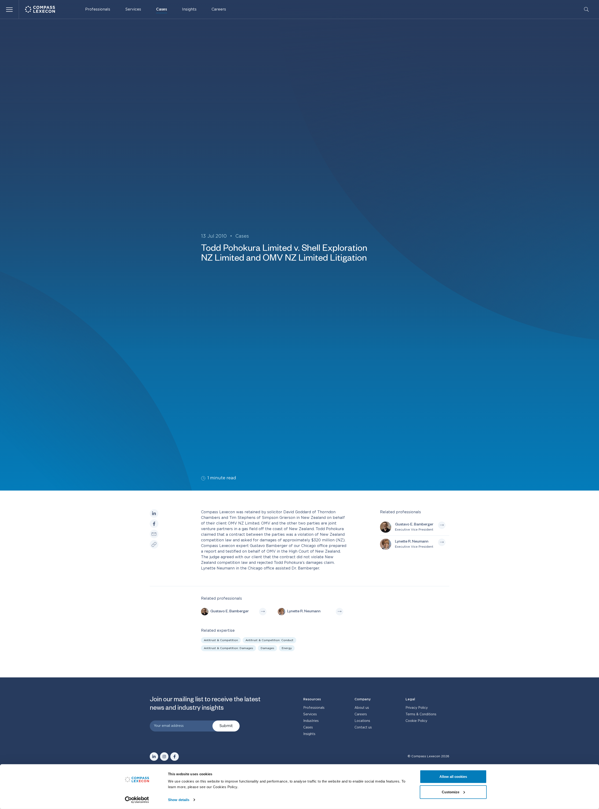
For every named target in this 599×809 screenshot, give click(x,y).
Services (133, 9)
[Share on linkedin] (154, 513)
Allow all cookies (453, 777)
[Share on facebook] (154, 523)
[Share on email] (154, 534)
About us (361, 707)
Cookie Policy (416, 721)
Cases (161, 9)
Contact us (363, 727)
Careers (219, 9)
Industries (311, 721)
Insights (189, 9)
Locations (362, 721)
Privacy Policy (416, 707)
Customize (450, 792)
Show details (178, 800)
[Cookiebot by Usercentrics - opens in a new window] (137, 799)
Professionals (97, 9)
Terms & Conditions (420, 714)
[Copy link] (154, 544)
